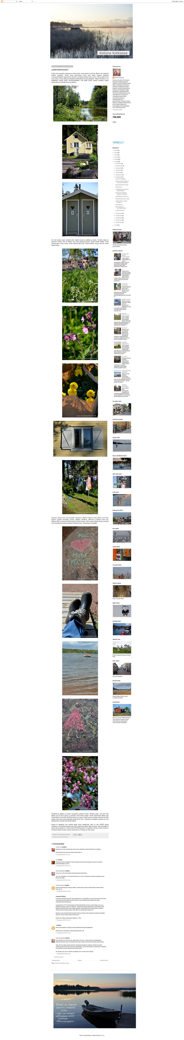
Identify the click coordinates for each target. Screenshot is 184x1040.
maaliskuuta (119, 218)
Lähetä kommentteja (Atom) (62, 963)
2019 (115, 152)
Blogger (102, 1035)
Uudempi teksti (56, 960)
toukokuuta (119, 213)
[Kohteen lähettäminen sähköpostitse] (74, 835)
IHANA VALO (118, 187)
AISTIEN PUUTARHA (125, 385)
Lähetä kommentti (58, 957)
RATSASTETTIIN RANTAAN (126, 371)
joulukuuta (118, 163)
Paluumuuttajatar (60, 871)
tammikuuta (119, 222)
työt (67, 836)
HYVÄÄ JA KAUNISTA (125, 284)
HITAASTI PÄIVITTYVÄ (125, 343)
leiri (64, 836)
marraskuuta (119, 165)
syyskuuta (118, 170)
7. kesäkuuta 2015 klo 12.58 (63, 933)
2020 (115, 150)
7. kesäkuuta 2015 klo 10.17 (63, 880)
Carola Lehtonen (60, 885)
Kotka (62, 836)
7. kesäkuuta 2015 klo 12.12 (63, 920)
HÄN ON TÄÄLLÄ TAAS (125, 314)
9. (122, 269)
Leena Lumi (59, 847)
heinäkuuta (119, 174)
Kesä (59, 836)
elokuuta (118, 172)
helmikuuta (119, 220)
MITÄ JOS (124, 328)
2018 (115, 155)
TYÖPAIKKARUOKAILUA (122, 196)
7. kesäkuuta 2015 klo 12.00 (63, 891)
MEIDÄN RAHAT (126, 299)
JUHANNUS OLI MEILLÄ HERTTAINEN (121, 190)
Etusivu (80, 960)
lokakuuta (118, 168)
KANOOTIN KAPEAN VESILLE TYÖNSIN (121, 193)
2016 (115, 159)
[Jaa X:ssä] (77, 835)
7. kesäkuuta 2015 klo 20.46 (63, 953)
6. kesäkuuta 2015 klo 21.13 (63, 865)
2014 (115, 225)
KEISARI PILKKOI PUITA (121, 185)
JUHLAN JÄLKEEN (120, 179)
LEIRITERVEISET (120, 210)
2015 (115, 161)
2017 (115, 157)
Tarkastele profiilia (117, 109)
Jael (57, 859)
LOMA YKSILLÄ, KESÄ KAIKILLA (121, 201)
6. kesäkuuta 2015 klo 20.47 (63, 854)
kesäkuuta (118, 177)
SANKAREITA (119, 204)
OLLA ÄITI (124, 356)
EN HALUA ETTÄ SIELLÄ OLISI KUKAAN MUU (122, 182)
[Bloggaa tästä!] (76, 835)
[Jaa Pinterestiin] (81, 835)
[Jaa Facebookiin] (79, 835)
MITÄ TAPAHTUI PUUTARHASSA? (120, 207)
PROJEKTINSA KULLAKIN (122, 199)
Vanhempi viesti (104, 960)
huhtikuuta (118, 215)
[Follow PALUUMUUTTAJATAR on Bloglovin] (118, 143)
